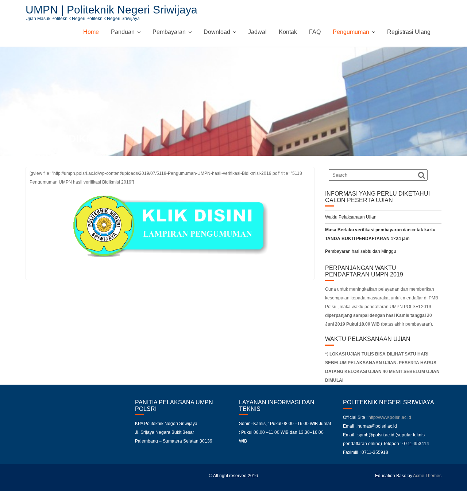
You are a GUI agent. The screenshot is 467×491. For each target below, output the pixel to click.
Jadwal (257, 32)
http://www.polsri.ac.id (389, 417)
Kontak (288, 32)
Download (217, 32)
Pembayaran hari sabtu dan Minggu (360, 251)
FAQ (315, 32)
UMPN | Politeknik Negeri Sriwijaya (111, 10)
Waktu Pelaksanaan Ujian (351, 217)
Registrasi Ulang (409, 32)
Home (91, 32)
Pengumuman (351, 32)
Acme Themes (427, 475)
